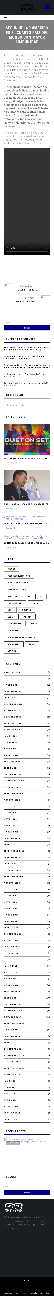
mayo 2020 (10, 902)
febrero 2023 (12, 762)
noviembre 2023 (14, 710)
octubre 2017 (12, 1017)
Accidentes (14, 644)
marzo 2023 (11, 755)
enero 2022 (11, 845)
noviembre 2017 (14, 1011)
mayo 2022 (10, 819)
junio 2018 (10, 966)
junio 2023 (10, 742)
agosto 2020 (12, 883)
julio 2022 (10, 806)
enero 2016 (11, 1119)
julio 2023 (10, 736)
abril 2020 (10, 908)
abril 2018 (10, 979)
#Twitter (12, 596)
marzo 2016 (11, 1106)
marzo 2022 (11, 832)
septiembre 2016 (14, 1068)
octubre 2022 (12, 787)
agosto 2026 (12, 672)
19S (28, 596)
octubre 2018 (12, 953)
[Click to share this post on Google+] (32, 273)
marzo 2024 (11, 685)
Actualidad (13, 1142)
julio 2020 (10, 889)
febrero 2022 (12, 838)
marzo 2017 (11, 1030)
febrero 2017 (12, 1036)
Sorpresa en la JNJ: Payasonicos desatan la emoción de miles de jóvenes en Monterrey (27, 366)
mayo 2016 (10, 1094)
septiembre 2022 (14, 793)
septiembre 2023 (14, 723)
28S (41, 596)
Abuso (34, 624)
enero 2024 (11, 698)
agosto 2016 (12, 1074)
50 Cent (35, 603)
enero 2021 (11, 864)
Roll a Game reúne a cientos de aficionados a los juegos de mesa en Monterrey (27, 348)
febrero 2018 (12, 991)
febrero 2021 (12, 857)
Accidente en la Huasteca (21, 637)
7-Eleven (26, 610)
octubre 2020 (12, 870)
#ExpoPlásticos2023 (18, 590)
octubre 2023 (12, 717)
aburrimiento (15, 624)
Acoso (32, 644)
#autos (11, 569)
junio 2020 (10, 896)
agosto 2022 (12, 800)
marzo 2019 (11, 940)
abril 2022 (10, 825)
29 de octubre (15, 603)
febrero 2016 (12, 1113)
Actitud (12, 651)
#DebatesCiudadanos (18, 583)
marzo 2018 (11, 985)
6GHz (10, 610)
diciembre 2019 (13, 934)
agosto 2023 (12, 730)
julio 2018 (10, 959)
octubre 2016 (12, 1062)
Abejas (11, 617)
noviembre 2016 (14, 1055)
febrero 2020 (12, 921)
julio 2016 (10, 1081)
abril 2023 (10, 749)
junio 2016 (10, 1087)
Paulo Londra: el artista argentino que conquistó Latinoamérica (24, 357)
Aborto (28, 617)
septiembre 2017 (14, 1023)
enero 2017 (11, 1043)
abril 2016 (10, 1100)
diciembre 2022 (13, 774)
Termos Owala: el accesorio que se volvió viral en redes (26, 384)
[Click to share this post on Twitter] (22, 273)
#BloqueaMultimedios (19, 576)
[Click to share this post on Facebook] (11, 273)
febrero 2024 (12, 691)
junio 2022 (10, 813)
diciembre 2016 (13, 1049)
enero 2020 (11, 928)
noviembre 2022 (14, 781)
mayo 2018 (10, 972)
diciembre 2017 (13, 1004)
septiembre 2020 (14, 876)
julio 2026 (10, 678)
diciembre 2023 (13, 704)
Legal (27, 1281)
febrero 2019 (12, 947)
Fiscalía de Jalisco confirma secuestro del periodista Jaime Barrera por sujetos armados (23, 1161)
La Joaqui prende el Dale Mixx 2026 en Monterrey (24, 375)
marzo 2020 (11, 915)
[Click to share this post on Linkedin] (42, 273)
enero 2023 (11, 768)
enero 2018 (11, 998)
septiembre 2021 (14, 851)
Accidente (13, 631)
